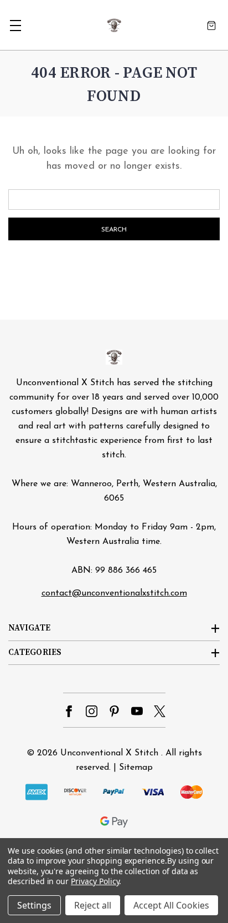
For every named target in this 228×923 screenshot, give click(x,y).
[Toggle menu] (15, 25)
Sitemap (136, 767)
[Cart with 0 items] (211, 25)
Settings (34, 905)
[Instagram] (91, 711)
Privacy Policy (95, 881)
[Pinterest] (114, 711)
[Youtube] (137, 711)
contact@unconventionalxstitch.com (114, 593)
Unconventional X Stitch (109, 753)
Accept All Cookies (171, 905)
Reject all (92, 905)
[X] (159, 711)
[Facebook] (69, 711)
